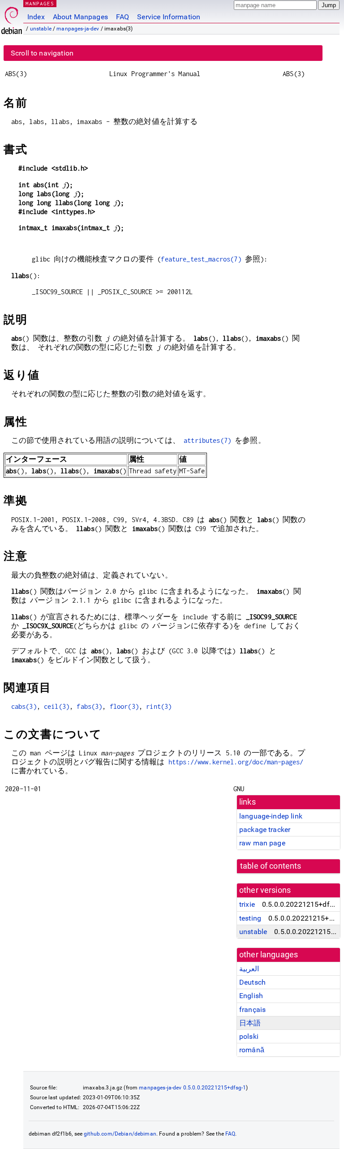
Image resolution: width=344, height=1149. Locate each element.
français (252, 1009)
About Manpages (80, 17)
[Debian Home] (11, 18)
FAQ (122, 17)
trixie (247, 904)
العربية (249, 969)
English (251, 995)
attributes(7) (207, 440)
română (251, 1050)
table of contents (270, 866)
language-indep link (270, 816)
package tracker (264, 829)
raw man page (262, 843)
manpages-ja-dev (77, 29)
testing (250, 918)
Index (36, 17)
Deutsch (252, 982)
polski (248, 1036)
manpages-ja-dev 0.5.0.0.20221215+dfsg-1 (192, 1088)
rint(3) (159, 706)
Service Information (168, 17)
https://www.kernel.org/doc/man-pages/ (236, 762)
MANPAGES (40, 3)
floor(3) (124, 706)
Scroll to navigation (42, 53)
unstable (41, 29)
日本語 (250, 1023)
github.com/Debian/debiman (120, 1134)
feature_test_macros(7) (201, 259)
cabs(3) (24, 706)
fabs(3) (89, 706)
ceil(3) (56, 706)
